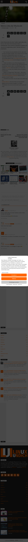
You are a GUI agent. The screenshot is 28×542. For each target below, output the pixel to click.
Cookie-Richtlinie (9, 284)
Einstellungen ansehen (14, 282)
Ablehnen (14, 278)
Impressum (20, 284)
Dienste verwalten (5, 272)
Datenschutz (15, 284)
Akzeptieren (14, 275)
